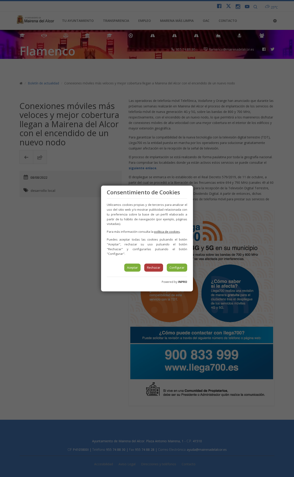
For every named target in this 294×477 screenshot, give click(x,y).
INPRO (182, 282)
